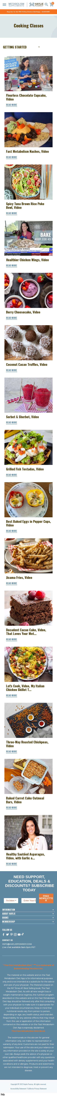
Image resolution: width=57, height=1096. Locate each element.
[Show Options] (15, 900)
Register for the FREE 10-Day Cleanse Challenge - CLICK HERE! (28, 12)
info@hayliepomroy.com (17, 944)
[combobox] (10, 900)
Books (5, 917)
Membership (8, 921)
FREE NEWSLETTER (46, 898)
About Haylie (8, 913)
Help (3, 1094)
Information (8, 909)
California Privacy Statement (36, 1088)
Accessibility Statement (18, 1088)
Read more (11, 104)
